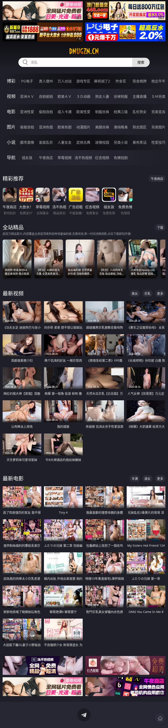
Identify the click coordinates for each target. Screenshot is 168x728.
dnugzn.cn (84, 51)
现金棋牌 (140, 81)
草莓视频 (65, 157)
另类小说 (121, 142)
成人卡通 (65, 111)
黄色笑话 (140, 142)
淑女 (147, 478)
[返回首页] (160, 718)
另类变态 (158, 111)
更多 (160, 293)
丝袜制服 (121, 96)
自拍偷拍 (46, 96)
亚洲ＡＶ (27, 96)
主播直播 (140, 96)
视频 (11, 96)
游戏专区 (83, 81)
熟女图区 (140, 127)
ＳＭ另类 (158, 96)
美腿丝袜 (102, 127)
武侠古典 (83, 142)
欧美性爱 (83, 111)
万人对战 (65, 81)
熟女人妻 (102, 96)
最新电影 (13, 478)
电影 (11, 112)
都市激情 (27, 142)
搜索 (140, 62)
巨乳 (147, 293)
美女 (135, 293)
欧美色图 (65, 127)
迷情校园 (102, 142)
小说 (11, 142)
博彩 (11, 81)
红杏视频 (102, 157)
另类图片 (158, 127)
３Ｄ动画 (83, 96)
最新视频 (13, 293)
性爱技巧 (158, 142)
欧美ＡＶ (65, 96)
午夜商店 (46, 157)
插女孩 (27, 157)
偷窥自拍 (27, 127)
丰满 (135, 478)
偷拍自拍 (46, 111)
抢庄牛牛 (158, 81)
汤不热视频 (83, 157)
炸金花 (121, 81)
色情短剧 (121, 157)
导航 (11, 158)
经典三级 (121, 111)
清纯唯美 (121, 127)
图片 (11, 127)
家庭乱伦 (46, 142)
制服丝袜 (102, 111)
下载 (160, 227)
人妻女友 (65, 142)
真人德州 (46, 81)
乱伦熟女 (140, 111)
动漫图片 (83, 127)
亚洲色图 (46, 127)
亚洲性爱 (27, 111)
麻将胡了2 (102, 81)
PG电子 (27, 81)
